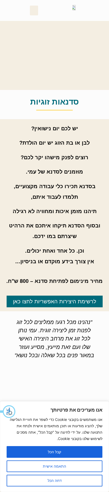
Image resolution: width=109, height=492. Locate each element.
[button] (8, 411)
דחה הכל (55, 480)
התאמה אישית (54, 466)
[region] (54, 446)
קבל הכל (54, 452)
